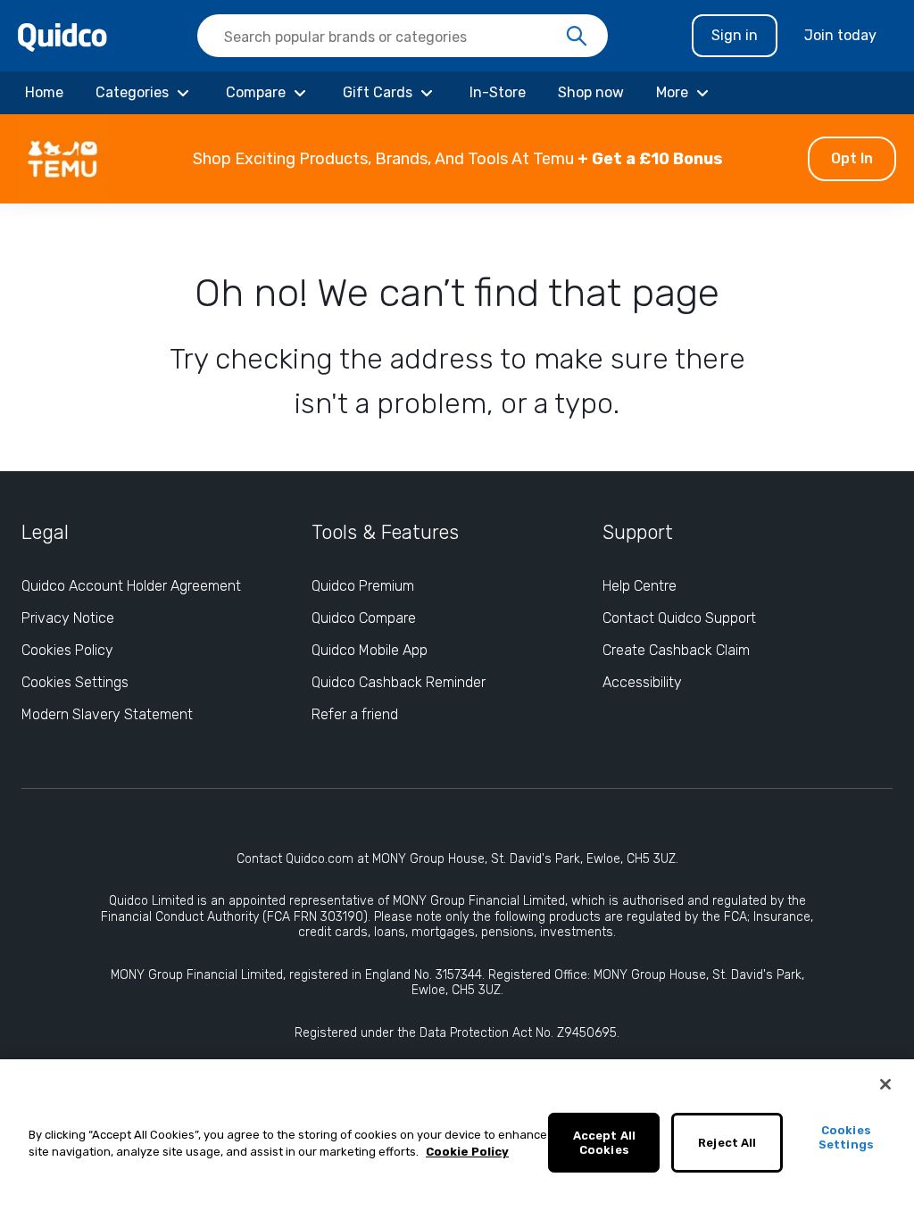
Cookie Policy (467, 1151)
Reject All (727, 1142)
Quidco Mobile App (370, 650)
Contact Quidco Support (679, 618)
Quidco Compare (364, 618)
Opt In (852, 158)
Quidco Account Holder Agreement (131, 585)
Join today (840, 35)
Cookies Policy (67, 650)
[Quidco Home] (62, 36)
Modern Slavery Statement (107, 714)
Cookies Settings (75, 682)
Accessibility (642, 682)
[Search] (576, 36)
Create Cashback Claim (676, 650)
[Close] (885, 1084)
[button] (457, 158)
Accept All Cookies (604, 1143)
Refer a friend (355, 714)
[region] (457, 1139)
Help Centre (639, 585)
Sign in (734, 35)
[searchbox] (402, 35)
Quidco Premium (363, 585)
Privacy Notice (67, 618)
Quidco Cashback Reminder (399, 682)
